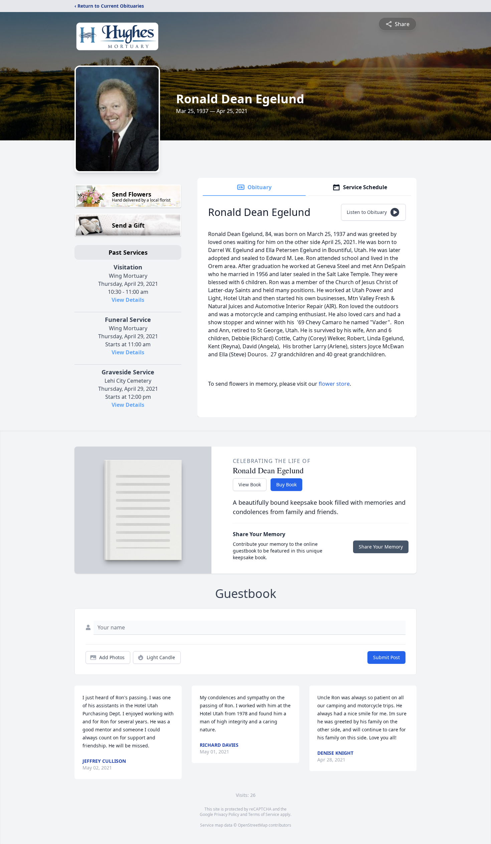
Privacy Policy (226, 814)
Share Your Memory (381, 547)
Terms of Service (263, 814)
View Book (249, 484)
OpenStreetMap (253, 825)
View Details (128, 300)
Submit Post (386, 657)
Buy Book (286, 484)
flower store (334, 383)
